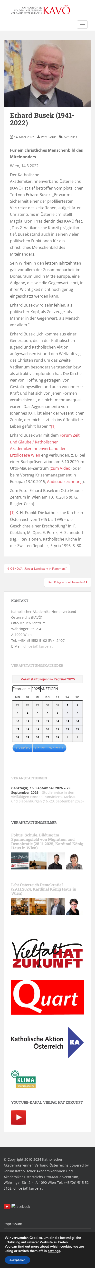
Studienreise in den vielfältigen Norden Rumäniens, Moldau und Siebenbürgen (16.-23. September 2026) (47, 796)
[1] (53, 426)
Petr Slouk (48, 137)
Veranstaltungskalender (37, 665)
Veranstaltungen (29, 778)
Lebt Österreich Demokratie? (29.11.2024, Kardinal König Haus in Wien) (43, 889)
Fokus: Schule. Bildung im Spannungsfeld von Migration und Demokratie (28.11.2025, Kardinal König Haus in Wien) (47, 841)
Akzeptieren (17, 1260)
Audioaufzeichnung (65, 481)
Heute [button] (40, 747)
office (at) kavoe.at (38, 646)
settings (54, 1251)
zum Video (60, 468)
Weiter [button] (54, 747)
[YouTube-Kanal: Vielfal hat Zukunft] (18, 1117)
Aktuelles (70, 137)
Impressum (13, 1223)
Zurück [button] (24, 747)
